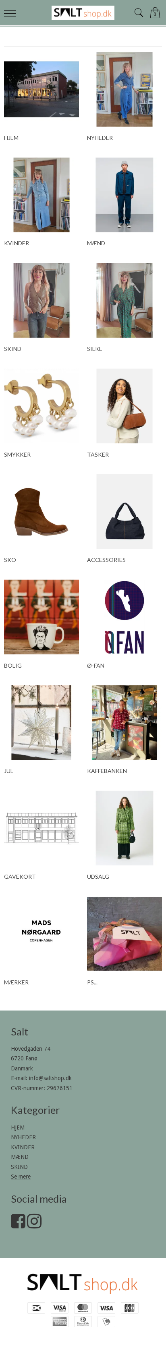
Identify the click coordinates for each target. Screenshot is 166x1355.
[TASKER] (124, 406)
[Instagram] (34, 1225)
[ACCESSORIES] (124, 511)
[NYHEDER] (124, 89)
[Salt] (83, 13)
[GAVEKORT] (41, 828)
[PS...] (124, 933)
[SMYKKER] (41, 406)
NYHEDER (23, 1137)
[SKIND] (41, 300)
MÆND (20, 1157)
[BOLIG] (41, 617)
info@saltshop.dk (50, 1078)
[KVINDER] (41, 195)
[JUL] (41, 722)
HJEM (18, 1127)
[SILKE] (124, 300)
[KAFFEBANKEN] (124, 722)
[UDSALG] (124, 828)
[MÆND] (124, 195)
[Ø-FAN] (124, 617)
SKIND (19, 1167)
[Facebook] (18, 1225)
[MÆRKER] (41, 933)
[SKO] (41, 511)
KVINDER (23, 1147)
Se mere (21, 1176)
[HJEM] (41, 89)
